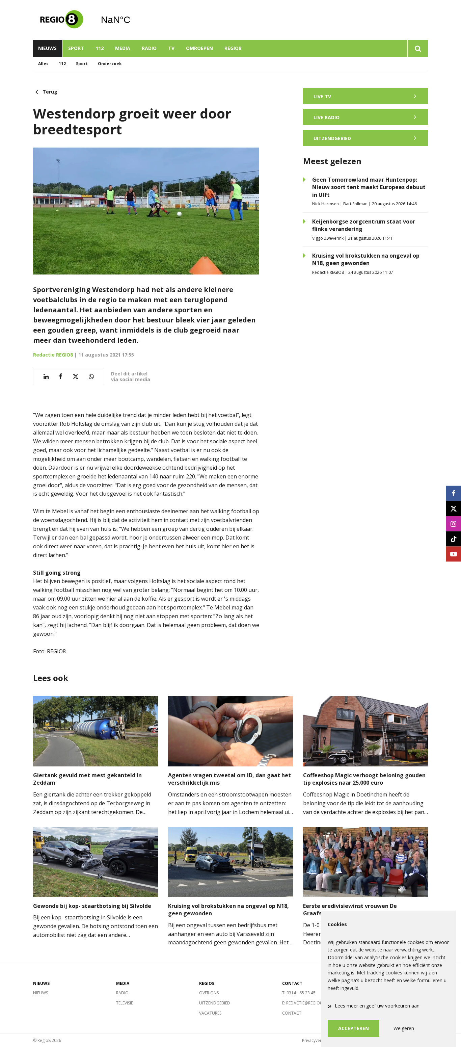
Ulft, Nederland (133, 19)
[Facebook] (453, 493)
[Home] (61, 19)
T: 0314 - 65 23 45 (299, 993)
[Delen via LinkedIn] (46, 376)
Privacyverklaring (318, 1040)
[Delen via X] (75, 376)
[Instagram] (453, 523)
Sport (76, 48)
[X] (453, 508)
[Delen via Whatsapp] (91, 376)
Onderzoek (110, 64)
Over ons (209, 993)
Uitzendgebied (214, 1003)
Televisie (124, 1003)
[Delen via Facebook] (60, 376)
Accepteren (353, 1028)
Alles (43, 64)
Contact (291, 1013)
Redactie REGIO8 (53, 354)
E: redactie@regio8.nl (305, 1003)
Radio (149, 48)
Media (122, 48)
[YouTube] (453, 553)
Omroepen (199, 48)
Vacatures (210, 1013)
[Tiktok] (453, 538)
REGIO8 (232, 48)
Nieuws (47, 48)
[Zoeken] (417, 48)
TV (171, 48)
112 (100, 48)
